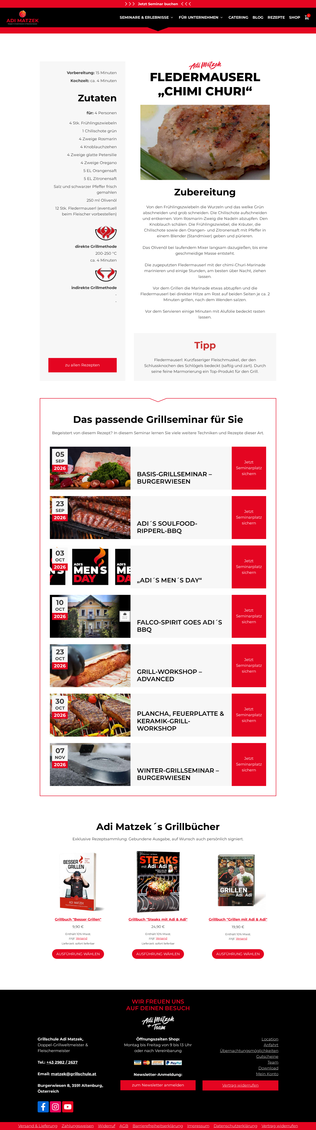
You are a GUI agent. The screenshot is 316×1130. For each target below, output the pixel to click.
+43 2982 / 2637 (62, 1062)
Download (268, 1068)
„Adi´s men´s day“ (169, 580)
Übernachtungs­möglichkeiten (249, 1050)
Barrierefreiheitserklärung (158, 1126)
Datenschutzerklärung (235, 1126)
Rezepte (276, 17)
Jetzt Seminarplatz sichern (249, 468)
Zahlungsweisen (78, 1126)
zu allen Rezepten (82, 365)
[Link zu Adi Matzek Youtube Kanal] (67, 1106)
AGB (124, 1126)
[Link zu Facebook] (43, 1106)
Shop (294, 17)
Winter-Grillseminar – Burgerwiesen (178, 774)
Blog (258, 17)
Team (273, 1062)
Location (270, 1039)
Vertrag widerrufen (240, 1085)
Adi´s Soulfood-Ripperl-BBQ (167, 527)
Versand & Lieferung (37, 1126)
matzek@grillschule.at (73, 1074)
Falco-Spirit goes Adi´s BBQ (179, 626)
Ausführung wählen (78, 954)
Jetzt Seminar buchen (158, 4)
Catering (238, 17)
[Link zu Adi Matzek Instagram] (55, 1106)
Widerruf (106, 1126)
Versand (81, 938)
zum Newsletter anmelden (158, 1085)
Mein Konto (267, 1074)
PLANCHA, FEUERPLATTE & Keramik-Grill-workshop (180, 721)
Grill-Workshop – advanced (169, 675)
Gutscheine (267, 1056)
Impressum (198, 1126)
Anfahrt (271, 1045)
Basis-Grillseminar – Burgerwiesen (174, 478)
